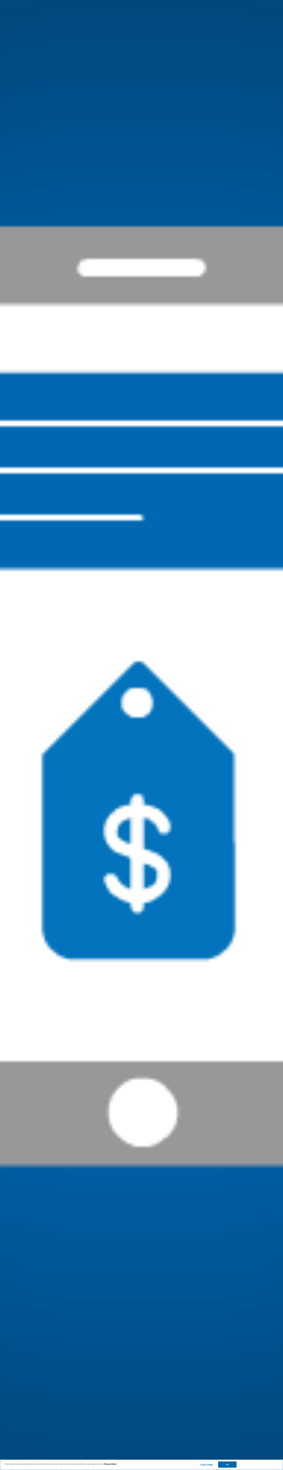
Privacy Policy (110, 1464)
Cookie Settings (206, 1464)
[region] (141, 1465)
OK (227, 1464)
